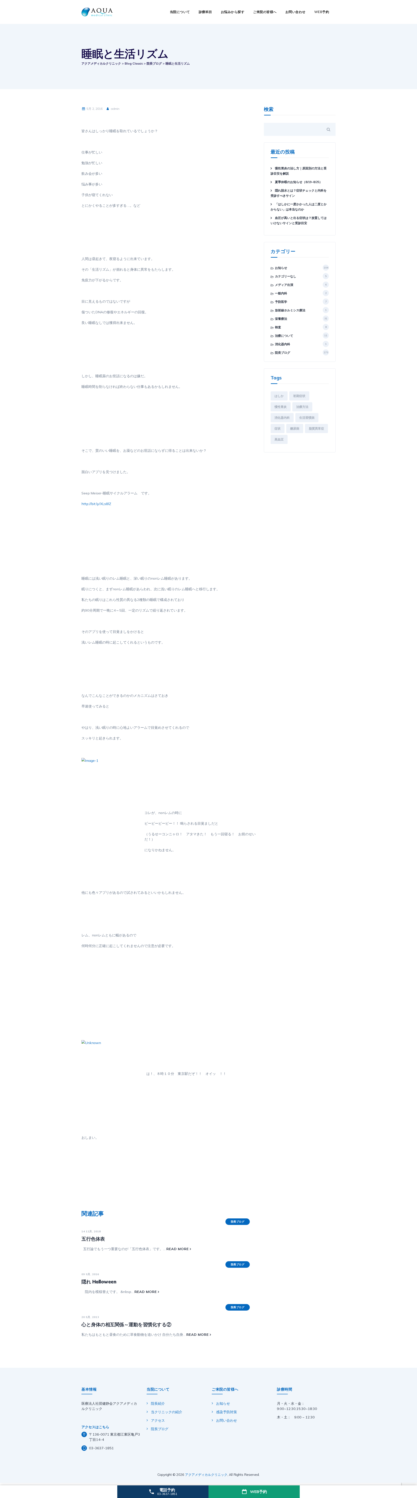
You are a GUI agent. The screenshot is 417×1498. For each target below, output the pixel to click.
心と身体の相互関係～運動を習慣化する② (126, 1324)
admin (114, 109)
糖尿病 (294, 428)
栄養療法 (281, 319)
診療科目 (205, 12)
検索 (268, 109)
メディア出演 (284, 285)
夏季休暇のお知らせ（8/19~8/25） (298, 182)
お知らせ (281, 268)
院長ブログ (238, 1221)
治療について (284, 336)
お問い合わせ (295, 12)
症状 (278, 428)
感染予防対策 (226, 1412)
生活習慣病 (306, 418)
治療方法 (302, 407)
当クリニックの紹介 (166, 1412)
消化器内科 (282, 344)
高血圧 (279, 439)
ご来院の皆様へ (265, 12)
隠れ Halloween (98, 1282)
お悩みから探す (233, 12)
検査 (278, 327)
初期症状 (299, 396)
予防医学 (281, 302)
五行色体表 (93, 1239)
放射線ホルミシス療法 (290, 310)
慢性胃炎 (281, 407)
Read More (177, 1249)
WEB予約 (321, 12)
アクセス (158, 1420)
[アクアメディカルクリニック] (97, 12)
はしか (279, 396)
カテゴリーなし (285, 276)
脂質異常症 (316, 428)
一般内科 (281, 293)
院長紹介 (158, 1403)
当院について (180, 12)
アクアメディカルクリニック (206, 1475)
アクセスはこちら (95, 1427)
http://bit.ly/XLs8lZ (96, 504)
